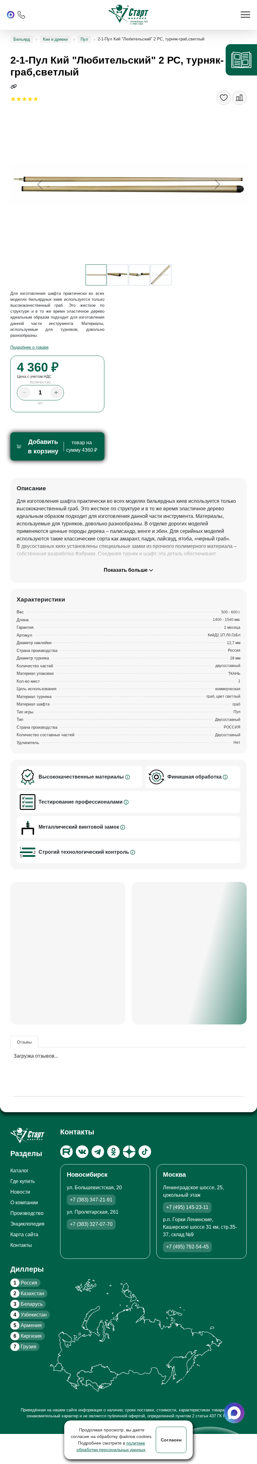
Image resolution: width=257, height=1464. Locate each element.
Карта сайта (24, 1234)
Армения (27, 1325)
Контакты (21, 1245)
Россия (25, 1282)
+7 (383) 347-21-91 (91, 1199)
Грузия (24, 1346)
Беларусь (28, 1304)
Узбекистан (30, 1314)
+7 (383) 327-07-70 (91, 1224)
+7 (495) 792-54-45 (187, 1246)
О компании (24, 1202)
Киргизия (27, 1336)
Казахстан (28, 1293)
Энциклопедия (27, 1224)
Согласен (171, 1439)
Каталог (19, 1170)
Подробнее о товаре (29, 347)
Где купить (22, 1181)
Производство (27, 1213)
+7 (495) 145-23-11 (187, 1207)
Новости (20, 1192)
